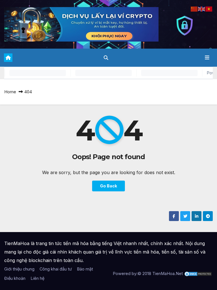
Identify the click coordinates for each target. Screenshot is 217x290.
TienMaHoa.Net (167, 273)
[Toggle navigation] (207, 57)
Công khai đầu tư (56, 269)
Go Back (108, 185)
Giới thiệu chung (19, 269)
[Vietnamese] (209, 8)
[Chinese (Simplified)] (194, 8)
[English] (201, 8)
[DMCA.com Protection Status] (198, 273)
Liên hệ (37, 278)
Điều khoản (14, 278)
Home (10, 91)
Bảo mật (85, 269)
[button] (106, 57)
